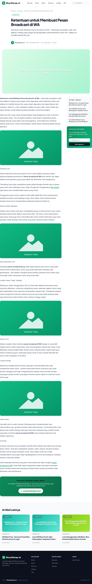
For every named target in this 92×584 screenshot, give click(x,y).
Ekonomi (51, 3)
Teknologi (20, 11)
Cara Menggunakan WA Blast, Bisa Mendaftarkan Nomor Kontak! (78, 115)
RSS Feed (55, 563)
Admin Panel (76, 560)
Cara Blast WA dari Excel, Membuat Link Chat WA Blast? (78, 120)
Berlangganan (79, 144)
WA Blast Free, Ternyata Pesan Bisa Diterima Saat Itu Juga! (78, 104)
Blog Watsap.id (12, 3)
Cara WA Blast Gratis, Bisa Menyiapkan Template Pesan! (78, 109)
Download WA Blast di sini (32, 491)
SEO (65, 3)
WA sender (55, 187)
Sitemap (54, 566)
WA (24, 267)
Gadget (58, 3)
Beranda (30, 3)
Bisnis (43, 3)
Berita (37, 3)
